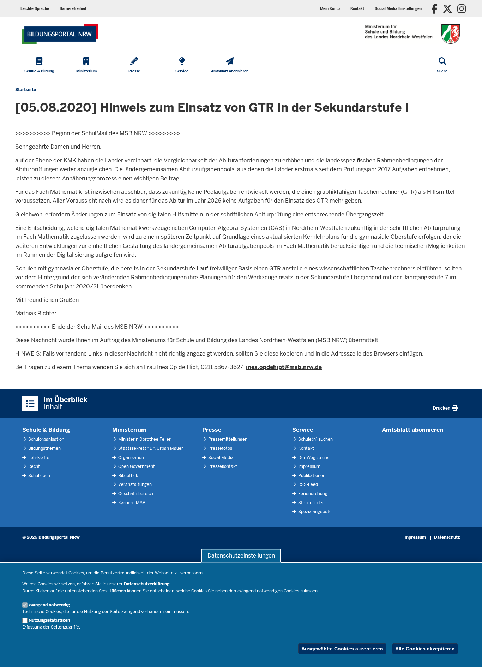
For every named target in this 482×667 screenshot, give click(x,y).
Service (302, 430)
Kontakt (305, 448)
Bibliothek (127, 475)
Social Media (220, 457)
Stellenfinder (310, 503)
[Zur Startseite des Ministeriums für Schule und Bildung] (60, 34)
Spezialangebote (314, 511)
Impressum (308, 466)
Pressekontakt (222, 466)
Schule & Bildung (46, 430)
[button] (398, 8)
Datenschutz (447, 537)
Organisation (130, 457)
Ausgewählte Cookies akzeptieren (342, 648)
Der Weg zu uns (313, 457)
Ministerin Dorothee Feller (144, 439)
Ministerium (129, 430)
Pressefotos (219, 448)
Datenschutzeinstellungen (241, 555)
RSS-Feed (307, 484)
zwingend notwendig (49, 605)
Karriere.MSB (131, 503)
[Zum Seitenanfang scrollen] (468, 654)
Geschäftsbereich (135, 493)
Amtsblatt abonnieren (412, 430)
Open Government (136, 466)
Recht (33, 466)
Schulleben (38, 475)
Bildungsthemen (44, 448)
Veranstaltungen (134, 484)
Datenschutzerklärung (146, 584)
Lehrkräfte (38, 457)
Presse (211, 430)
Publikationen (311, 475)
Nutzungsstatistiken (49, 620)
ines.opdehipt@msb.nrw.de (284, 367)
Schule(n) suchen (315, 439)
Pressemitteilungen (227, 439)
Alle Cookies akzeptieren (425, 648)
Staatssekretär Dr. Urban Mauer (150, 448)
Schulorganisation (45, 439)
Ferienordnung (312, 493)
